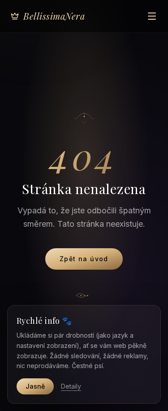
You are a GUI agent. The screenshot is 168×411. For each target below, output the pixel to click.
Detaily (71, 386)
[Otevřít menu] (152, 16)
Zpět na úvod (84, 259)
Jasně (35, 386)
